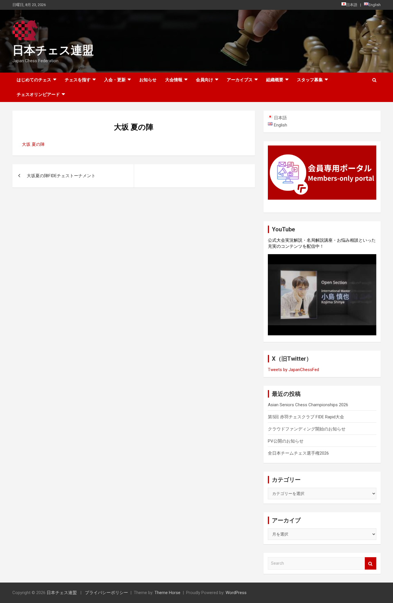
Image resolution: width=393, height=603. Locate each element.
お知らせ (148, 79)
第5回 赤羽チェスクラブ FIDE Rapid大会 (306, 416)
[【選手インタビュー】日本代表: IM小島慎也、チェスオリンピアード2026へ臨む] (322, 294)
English (375, 5)
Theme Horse (167, 592)
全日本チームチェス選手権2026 (298, 453)
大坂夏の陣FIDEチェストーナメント (61, 175)
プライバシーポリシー (106, 592)
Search (370, 563)
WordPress (236, 592)
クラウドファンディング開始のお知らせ (307, 429)
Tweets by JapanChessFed (293, 369)
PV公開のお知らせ (286, 441)
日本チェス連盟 (53, 50)
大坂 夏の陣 (33, 144)
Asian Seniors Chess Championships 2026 (308, 404)
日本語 (351, 5)
